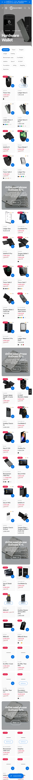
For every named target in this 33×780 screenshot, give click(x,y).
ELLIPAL (5, 661)
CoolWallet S (22, 423)
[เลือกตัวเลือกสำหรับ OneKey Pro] (27, 441)
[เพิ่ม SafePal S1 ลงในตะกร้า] (12, 140)
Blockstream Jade (8, 57)
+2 (10, 124)
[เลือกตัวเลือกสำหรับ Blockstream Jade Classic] (27, 302)
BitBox (5, 608)
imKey (14, 65)
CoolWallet (20, 57)
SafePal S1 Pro (7, 253)
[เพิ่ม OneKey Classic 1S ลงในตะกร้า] (12, 416)
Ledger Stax (7, 228)
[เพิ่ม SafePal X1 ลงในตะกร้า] (27, 495)
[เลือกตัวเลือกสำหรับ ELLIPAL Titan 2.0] (12, 683)
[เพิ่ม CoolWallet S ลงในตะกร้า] (27, 416)
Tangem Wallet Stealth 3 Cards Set (8, 396)
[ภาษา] (6, 8)
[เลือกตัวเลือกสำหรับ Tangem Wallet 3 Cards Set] (27, 246)
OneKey (13, 53)
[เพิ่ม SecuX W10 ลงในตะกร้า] (12, 495)
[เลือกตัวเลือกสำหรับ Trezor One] (12, 85)
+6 (25, 126)
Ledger (5, 53)
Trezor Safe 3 (7, 172)
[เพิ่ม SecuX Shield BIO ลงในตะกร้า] (12, 576)
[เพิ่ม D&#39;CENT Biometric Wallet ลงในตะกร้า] (27, 388)
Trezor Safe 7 (22, 282)
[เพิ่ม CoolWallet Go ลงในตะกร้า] (27, 576)
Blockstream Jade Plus (7, 474)
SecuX (13, 61)
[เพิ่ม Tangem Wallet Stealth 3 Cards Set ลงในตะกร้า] (12, 388)
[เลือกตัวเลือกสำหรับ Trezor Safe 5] (12, 275)
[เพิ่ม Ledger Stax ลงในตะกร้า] (12, 221)
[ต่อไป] (29, 2)
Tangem (21, 49)
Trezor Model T (23, 147)
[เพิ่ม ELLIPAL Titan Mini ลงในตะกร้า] (27, 657)
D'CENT (20, 61)
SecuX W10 (6, 503)
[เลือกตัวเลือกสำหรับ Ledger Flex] (27, 165)
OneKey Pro (21, 448)
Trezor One (6, 93)
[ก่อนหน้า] (2, 2)
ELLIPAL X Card (8, 664)
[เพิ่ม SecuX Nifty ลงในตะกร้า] (27, 768)
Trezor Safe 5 (7, 282)
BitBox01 (6, 610)
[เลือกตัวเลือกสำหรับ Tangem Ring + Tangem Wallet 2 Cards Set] (27, 520)
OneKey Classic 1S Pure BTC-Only (23, 611)
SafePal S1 (6, 147)
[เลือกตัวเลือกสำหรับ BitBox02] (12, 629)
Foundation (6, 65)
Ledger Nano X (8, 120)
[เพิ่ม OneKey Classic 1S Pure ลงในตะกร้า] (12, 520)
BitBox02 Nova (22, 636)
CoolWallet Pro (22, 228)
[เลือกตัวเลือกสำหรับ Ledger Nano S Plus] (27, 113)
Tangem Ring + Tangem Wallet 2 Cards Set (23, 529)
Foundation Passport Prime (23, 691)
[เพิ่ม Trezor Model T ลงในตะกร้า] (27, 140)
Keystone (5, 69)
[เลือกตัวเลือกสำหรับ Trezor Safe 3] (12, 165)
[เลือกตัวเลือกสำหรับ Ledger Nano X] (12, 113)
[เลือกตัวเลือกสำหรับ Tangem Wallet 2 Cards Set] (12, 302)
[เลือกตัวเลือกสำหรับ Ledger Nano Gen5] (27, 331)
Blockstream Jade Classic (22, 310)
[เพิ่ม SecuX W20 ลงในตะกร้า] (27, 466)
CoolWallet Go (22, 583)
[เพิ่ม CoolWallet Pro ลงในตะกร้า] (27, 221)
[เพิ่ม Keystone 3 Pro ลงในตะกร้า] (12, 331)
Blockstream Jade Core (7, 749)
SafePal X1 (21, 503)
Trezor (13, 49)
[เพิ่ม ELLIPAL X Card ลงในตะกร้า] (12, 657)
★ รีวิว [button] (30, 391)
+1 (10, 178)
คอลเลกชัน (7, 30)
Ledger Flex (21, 172)
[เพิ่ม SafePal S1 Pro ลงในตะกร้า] (12, 246)
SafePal (5, 61)
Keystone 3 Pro (8, 338)
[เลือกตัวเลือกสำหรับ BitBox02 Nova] (27, 629)
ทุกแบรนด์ (5, 49)
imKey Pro (6, 775)
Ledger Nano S (22, 93)
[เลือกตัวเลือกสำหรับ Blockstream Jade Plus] (12, 466)
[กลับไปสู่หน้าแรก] (2, 30)
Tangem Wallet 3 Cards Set (23, 254)
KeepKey (22, 65)
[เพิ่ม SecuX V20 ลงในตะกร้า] (12, 441)
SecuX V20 (6, 448)
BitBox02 (6, 636)
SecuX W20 (21, 474)
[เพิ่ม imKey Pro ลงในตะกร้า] (12, 768)
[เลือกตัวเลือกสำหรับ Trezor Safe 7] (27, 275)
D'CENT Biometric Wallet (23, 396)
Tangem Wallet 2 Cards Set (8, 310)
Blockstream (21, 307)
